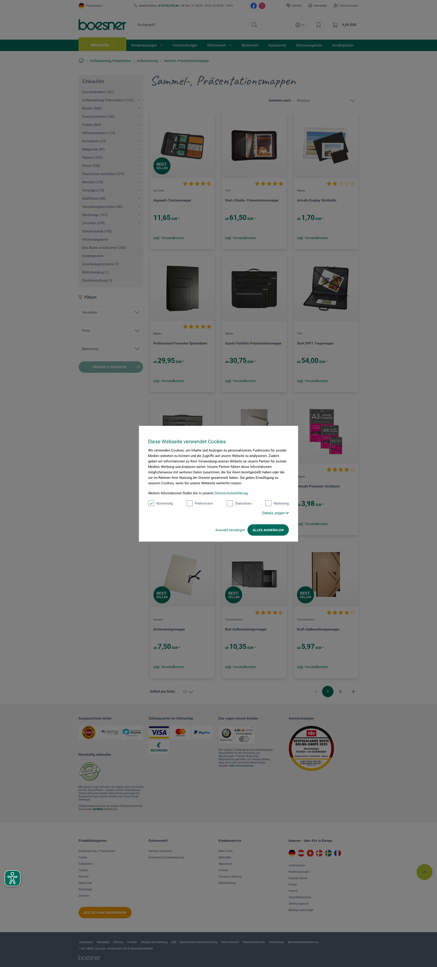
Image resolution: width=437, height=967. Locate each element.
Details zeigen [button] (274, 513)
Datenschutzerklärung (231, 493)
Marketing (281, 503)
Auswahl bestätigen (230, 530)
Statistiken (243, 503)
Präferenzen (204, 503)
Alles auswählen (268, 530)
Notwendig (164, 503)
